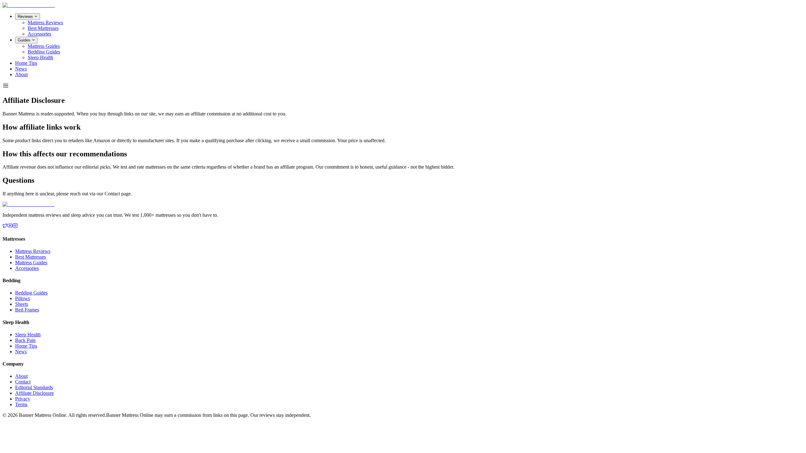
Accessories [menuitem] (39, 33)
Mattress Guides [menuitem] (44, 46)
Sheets (21, 304)
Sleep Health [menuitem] (40, 57)
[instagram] (15, 226)
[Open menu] (6, 86)
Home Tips (26, 63)
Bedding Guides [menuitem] (44, 51)
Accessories (27, 268)
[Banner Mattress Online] (29, 5)
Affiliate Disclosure (34, 393)
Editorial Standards (34, 387)
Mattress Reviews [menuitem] (45, 22)
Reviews (25, 16)
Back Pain (25, 340)
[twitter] (5, 226)
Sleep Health (28, 334)
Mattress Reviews (32, 251)
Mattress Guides (31, 262)
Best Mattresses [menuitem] (43, 28)
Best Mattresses (30, 257)
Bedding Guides (31, 292)
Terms (21, 404)
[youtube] (10, 226)
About (21, 74)
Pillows (22, 298)
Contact (23, 381)
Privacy (22, 398)
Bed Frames (27, 309)
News (21, 68)
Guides (24, 40)
